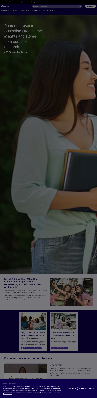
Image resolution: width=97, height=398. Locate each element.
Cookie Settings (71, 388)
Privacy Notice (7, 394)
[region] (48, 388)
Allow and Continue (86, 388)
